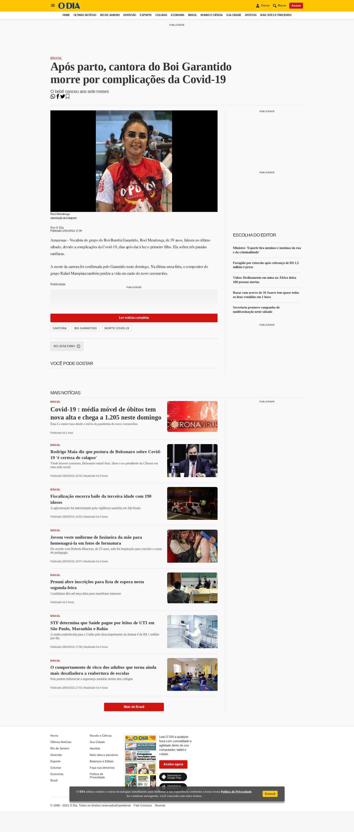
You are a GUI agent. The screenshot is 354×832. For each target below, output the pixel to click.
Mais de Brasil (134, 707)
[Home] (69, 7)
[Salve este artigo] (67, 97)
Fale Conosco (143, 805)
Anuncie (160, 805)
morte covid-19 (116, 328)
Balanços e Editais (101, 761)
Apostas (250, 15)
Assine (296, 5)
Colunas (161, 15)
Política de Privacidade (97, 775)
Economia (177, 15)
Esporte (146, 15)
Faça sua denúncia (102, 767)
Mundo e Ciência (211, 15)
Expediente (123, 805)
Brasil (192, 15)
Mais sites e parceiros (276, 15)
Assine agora (173, 764)
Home (66, 15)
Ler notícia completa (134, 317)
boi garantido (85, 328)
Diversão (129, 15)
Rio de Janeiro (110, 15)
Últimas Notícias (85, 15)
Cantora (60, 328)
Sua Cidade (233, 15)
